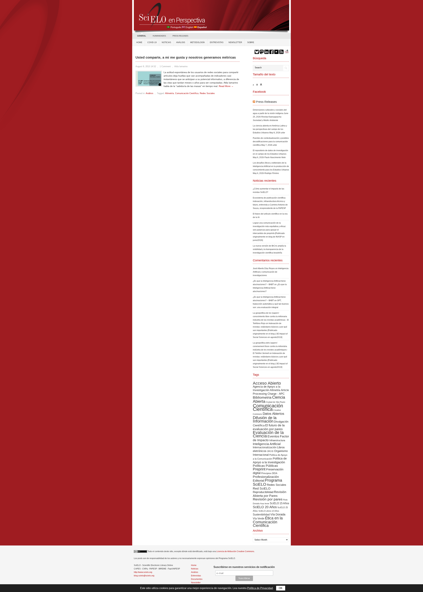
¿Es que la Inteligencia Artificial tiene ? (270, 288)
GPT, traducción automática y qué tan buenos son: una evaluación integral (271, 304)
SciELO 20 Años (265, 507)
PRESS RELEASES (180, 36)
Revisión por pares (268, 499)
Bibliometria (262, 397)
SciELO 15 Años (279, 503)
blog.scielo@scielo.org (144, 576)
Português (176, 27)
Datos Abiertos (273, 413)
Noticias (166, 42)
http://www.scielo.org (143, 572)
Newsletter (235, 42)
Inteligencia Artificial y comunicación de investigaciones (270, 272)
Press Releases (266, 101)
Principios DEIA (269, 473)
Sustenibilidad (261, 514)
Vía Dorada (277, 514)
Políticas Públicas (265, 465)
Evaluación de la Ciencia (268, 434)
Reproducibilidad (263, 492)
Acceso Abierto (267, 383)
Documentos (196, 579)
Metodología (197, 42)
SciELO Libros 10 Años (268, 511)
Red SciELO (261, 488)
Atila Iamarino (181, 66)
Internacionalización (264, 447)
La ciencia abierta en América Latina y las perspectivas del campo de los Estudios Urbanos (270, 129)
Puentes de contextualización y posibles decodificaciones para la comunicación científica (271, 141)
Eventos (273, 436)
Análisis (180, 42)
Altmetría (169, 93)
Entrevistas (216, 42)
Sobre (250, 42)
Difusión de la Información (264, 419)
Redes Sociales (207, 93)
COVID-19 (152, 42)
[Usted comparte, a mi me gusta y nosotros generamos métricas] (148, 85)
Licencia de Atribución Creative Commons (235, 551)
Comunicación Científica (186, 93)
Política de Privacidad (260, 588)
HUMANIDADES (159, 36)
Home (139, 42)
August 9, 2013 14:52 (145, 66)
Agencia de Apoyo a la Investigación (266, 388)
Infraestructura (277, 440)
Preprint (259, 469)
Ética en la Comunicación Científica (268, 522)
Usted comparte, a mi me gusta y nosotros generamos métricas (185, 57)
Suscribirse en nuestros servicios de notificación (244, 567)
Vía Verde (258, 518)
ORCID (270, 451)
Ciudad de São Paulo (275, 402)
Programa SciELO (267, 482)
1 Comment (165, 66)
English (189, 27)
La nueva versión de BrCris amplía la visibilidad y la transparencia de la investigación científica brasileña (269, 249)
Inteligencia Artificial (267, 444)
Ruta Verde (264, 504)
